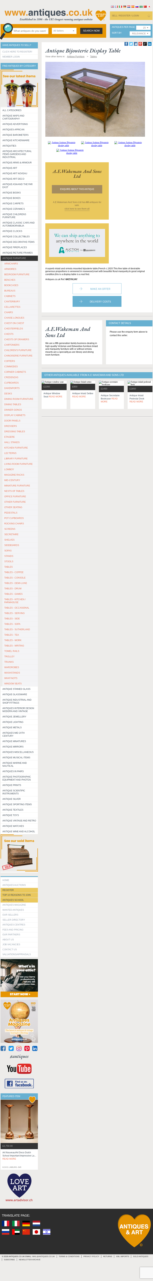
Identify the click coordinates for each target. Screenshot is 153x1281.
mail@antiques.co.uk (43, 1256)
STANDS (8, 556)
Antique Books (11, 192)
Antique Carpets (13, 203)
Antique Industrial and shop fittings (17, 701)
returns (107, 1256)
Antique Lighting (12, 722)
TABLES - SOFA (12, 624)
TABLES (8, 567)
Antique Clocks (12, 231)
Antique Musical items (16, 757)
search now (91, 31)
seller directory (13, 920)
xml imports (122, 1256)
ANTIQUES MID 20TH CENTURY (13, 734)
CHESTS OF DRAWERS (16, 339)
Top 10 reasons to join (16, 895)
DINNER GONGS (13, 410)
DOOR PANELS (12, 420)
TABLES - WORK (12, 640)
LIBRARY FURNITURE (16, 458)
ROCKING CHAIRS (14, 523)
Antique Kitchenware (15, 140)
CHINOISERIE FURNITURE (18, 355)
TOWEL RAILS (11, 651)
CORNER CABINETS (15, 372)
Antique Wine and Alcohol (18, 831)
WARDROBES (11, 667)
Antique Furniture (14, 258)
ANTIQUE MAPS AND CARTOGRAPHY (13, 117)
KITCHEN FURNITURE (16, 447)
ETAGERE (9, 437)
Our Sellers (10, 915)
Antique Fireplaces (14, 247)
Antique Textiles (12, 810)
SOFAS (8, 550)
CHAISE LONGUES (14, 318)
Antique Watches (13, 826)
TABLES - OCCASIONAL (16, 608)
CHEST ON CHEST (14, 323)
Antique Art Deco (13, 179)
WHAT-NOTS (10, 678)
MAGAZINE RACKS (14, 475)
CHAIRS (8, 312)
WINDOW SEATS (13, 683)
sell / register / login (125, 15)
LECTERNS (10, 453)
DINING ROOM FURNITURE (18, 399)
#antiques (19, 1056)
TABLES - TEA (11, 635)
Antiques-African (13, 129)
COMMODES (11, 366)
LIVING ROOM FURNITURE (18, 464)
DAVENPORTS (12, 388)
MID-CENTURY (12, 480)
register (8, 890)
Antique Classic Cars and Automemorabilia (18, 224)
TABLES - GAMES (13, 594)
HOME (5, 880)
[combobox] (64, 31)
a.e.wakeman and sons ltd (77, 173)
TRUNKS (9, 662)
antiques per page (123, 27)
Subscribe (9, 1260)
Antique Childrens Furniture (14, 216)
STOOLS (8, 561)
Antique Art (9, 168)
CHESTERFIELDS (13, 328)
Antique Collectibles (16, 236)
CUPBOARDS (11, 382)
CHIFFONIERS (11, 345)
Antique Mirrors (13, 746)
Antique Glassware (14, 694)
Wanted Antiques (13, 910)
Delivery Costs (100, 301)
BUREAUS (9, 290)
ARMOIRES (10, 269)
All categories (11, 110)
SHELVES (9, 540)
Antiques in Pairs (13, 771)
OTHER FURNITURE (15, 502)
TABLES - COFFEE (14, 572)
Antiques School (13, 900)
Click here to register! (17, 51)
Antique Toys (10, 815)
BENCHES (9, 280)
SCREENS (9, 529)
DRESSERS (10, 426)
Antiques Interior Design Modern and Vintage (18, 710)
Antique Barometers (15, 135)
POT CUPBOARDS (14, 518)
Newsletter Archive (29, 1260)
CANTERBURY (12, 301)
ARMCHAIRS (11, 263)
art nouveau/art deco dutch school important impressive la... (19, 1155)
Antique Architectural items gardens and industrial (17, 154)
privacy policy (91, 1256)
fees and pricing (12, 929)
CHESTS (8, 334)
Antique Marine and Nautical (14, 764)
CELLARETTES (12, 307)
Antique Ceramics (13, 209)
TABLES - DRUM (12, 588)
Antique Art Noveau (14, 173)
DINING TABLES (12, 404)
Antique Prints (11, 785)
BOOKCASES (11, 285)
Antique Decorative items (18, 242)
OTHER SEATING (13, 507)
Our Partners (11, 934)
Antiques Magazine (14, 905)
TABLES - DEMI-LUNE (15, 583)
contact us (9, 949)
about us (8, 939)
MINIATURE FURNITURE (17, 485)
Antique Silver (11, 799)
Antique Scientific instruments (13, 792)
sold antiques (140, 1256)
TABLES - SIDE (12, 618)
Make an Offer (100, 289)
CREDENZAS (11, 377)
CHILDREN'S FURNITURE (18, 350)
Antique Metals (12, 727)
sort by (116, 33)
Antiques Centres (13, 924)
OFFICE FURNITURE (15, 496)
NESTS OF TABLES (14, 491)
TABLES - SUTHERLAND (17, 629)
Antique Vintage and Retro (19, 820)
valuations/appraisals (16, 954)
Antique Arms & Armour (17, 162)
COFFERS (9, 361)
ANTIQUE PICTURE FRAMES (17, 253)
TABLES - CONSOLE (15, 577)
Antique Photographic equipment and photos (16, 778)
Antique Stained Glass (16, 689)
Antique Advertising (15, 124)
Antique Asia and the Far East (17, 186)
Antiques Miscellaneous (18, 752)
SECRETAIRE (11, 534)
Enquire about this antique (77, 189)
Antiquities (9, 146)
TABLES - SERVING (14, 613)
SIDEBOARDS (11, 545)
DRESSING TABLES (14, 431)
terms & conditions (69, 1256)
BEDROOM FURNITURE (16, 274)
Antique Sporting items (17, 804)
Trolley (9, 656)
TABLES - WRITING (14, 645)
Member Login (11, 56)
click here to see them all (77, 208)
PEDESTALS (10, 512)
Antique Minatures (14, 741)
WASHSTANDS (12, 672)
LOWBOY (9, 469)
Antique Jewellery (14, 716)
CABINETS (9, 296)
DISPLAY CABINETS (14, 415)
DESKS (8, 393)
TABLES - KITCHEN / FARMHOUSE (15, 601)
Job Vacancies (11, 944)
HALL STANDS (12, 442)
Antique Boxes (11, 198)
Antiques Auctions (14, 885)
